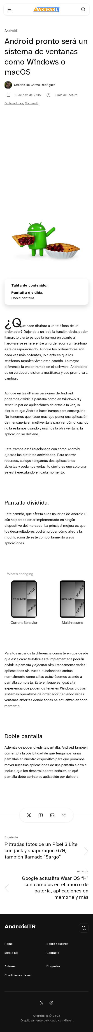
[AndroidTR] (46, 9)
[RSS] (51, 1003)
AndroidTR (20, 927)
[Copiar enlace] (64, 815)
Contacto (52, 953)
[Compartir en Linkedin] (52, 815)
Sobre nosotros (57, 944)
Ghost (68, 1020)
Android (11, 31)
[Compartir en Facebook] (40, 815)
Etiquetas (53, 966)
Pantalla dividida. (27, 293)
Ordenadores (14, 103)
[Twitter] (42, 1003)
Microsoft (31, 103)
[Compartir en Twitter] (29, 815)
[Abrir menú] (9, 9)
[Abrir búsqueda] (83, 9)
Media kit (11, 953)
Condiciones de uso (18, 975)
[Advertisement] (46, 168)
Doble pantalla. (23, 298)
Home (9, 944)
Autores (10, 966)
